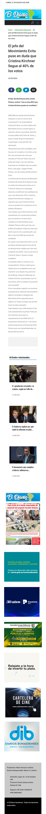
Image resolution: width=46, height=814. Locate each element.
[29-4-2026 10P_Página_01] (23, 546)
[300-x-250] (22, 581)
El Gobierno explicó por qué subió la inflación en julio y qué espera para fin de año (23, 429)
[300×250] (22, 682)
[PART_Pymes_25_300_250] (22, 616)
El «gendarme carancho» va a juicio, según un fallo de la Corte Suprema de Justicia (23, 390)
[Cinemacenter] (23, 702)
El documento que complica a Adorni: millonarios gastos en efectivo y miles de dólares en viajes (23, 472)
